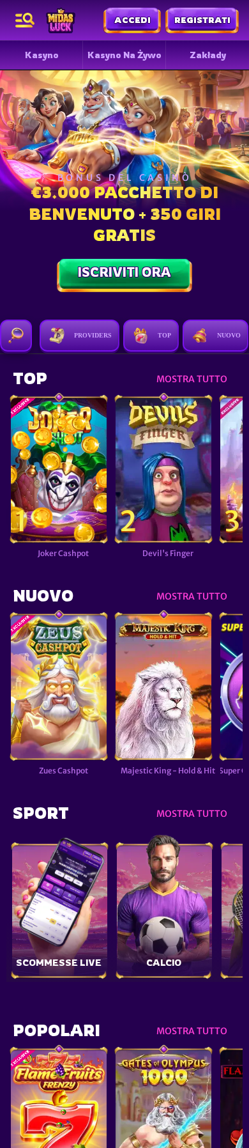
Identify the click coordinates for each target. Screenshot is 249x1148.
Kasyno (42, 54)
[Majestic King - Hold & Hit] (163, 687)
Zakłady (208, 54)
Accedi (132, 20)
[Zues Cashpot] (58, 687)
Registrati (202, 20)
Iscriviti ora (124, 272)
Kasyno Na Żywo (124, 54)
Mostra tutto (191, 379)
